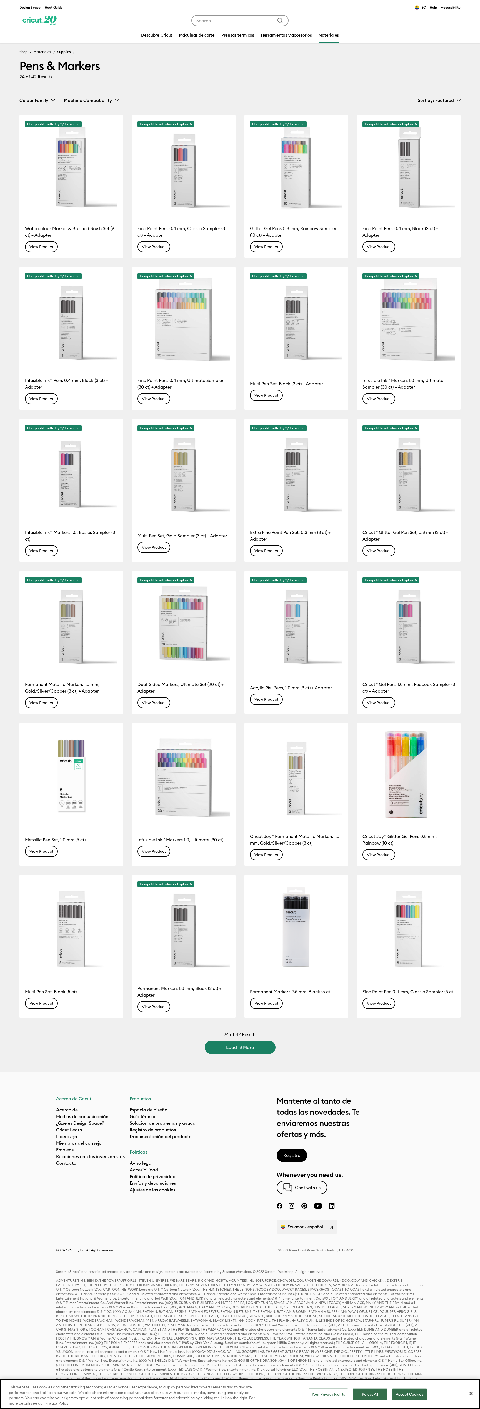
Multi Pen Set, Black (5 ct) (51, 991)
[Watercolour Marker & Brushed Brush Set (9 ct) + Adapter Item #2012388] (71, 166)
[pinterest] (304, 1206)
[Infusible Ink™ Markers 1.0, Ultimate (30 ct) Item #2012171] (184, 774)
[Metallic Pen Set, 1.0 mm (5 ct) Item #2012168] (71, 774)
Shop (23, 51)
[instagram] (291, 1206)
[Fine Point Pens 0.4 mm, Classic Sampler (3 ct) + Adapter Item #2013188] (184, 166)
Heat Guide (53, 7)
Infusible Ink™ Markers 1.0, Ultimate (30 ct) (180, 839)
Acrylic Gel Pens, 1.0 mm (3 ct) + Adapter (291, 687)
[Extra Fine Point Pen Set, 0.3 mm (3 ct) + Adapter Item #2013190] (296, 470)
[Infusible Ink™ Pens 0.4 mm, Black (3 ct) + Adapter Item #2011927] (71, 318)
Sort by (436, 100)
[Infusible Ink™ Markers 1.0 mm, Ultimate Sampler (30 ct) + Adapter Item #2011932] (408, 318)
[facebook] (279, 1206)
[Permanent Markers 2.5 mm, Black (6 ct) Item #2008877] (296, 926)
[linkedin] (332, 1206)
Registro (292, 1155)
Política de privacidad (153, 1176)
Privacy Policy (57, 1403)
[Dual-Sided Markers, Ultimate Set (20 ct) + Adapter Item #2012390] (184, 622)
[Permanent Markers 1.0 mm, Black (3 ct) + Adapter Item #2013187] (184, 926)
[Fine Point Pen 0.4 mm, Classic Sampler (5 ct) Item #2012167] (408, 926)
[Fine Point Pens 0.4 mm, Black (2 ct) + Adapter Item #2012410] (408, 166)
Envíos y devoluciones (153, 1183)
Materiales (42, 51)
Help (433, 7)
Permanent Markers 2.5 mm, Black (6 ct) (290, 991)
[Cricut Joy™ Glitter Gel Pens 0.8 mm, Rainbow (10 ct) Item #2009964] (408, 774)
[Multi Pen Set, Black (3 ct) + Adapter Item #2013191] (296, 318)
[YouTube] (318, 1206)
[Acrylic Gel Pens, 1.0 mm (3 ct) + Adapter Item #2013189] (296, 622)
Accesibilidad (144, 1170)
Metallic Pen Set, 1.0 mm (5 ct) (55, 839)
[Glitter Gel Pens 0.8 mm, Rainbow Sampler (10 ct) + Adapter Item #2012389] (296, 166)
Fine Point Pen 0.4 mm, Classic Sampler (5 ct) (408, 991)
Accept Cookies (409, 1394)
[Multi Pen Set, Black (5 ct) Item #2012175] (71, 926)
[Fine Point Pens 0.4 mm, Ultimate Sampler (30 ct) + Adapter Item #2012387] (184, 318)
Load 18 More (240, 1047)
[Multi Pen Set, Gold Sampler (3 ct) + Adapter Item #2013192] (184, 470)
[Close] (471, 1393)
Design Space (30, 7)
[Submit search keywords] (280, 20)
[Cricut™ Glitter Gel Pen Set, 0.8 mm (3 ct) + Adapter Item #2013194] (408, 470)
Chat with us (308, 1187)
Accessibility (451, 7)
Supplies (64, 51)
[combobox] (240, 20)
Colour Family (33, 100)
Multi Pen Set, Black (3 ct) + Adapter (286, 383)
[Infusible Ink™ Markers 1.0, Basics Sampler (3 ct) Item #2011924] (71, 470)
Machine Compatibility (88, 100)
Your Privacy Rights (328, 1394)
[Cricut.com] (39, 20)
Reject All (370, 1394)
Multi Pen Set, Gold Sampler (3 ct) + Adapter (182, 535)
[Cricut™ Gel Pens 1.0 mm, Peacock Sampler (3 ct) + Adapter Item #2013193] (408, 622)
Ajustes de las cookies (152, 1190)
